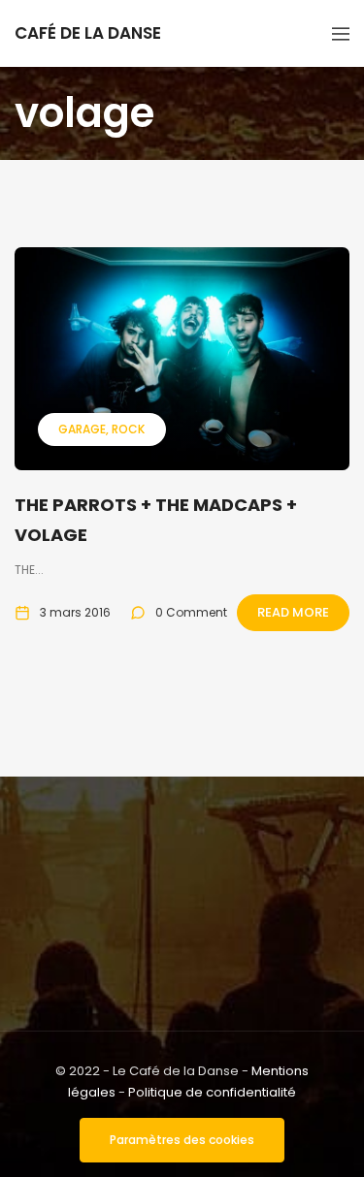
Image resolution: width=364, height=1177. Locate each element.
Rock (128, 429)
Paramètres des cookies (182, 1139)
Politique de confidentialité (212, 1092)
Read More (293, 612)
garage (82, 429)
